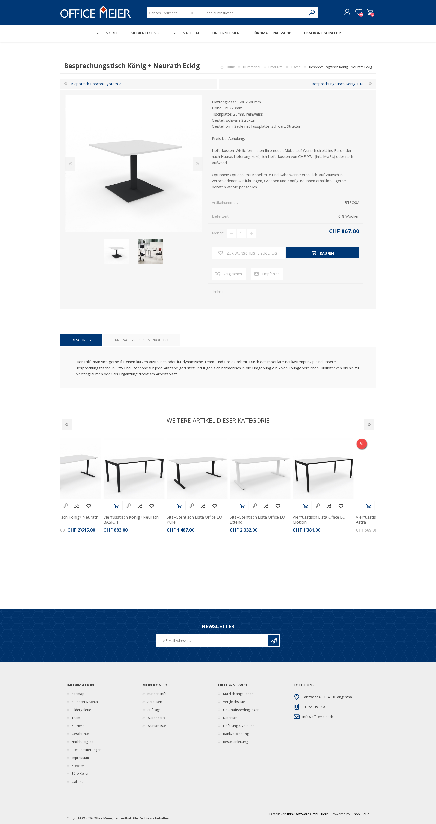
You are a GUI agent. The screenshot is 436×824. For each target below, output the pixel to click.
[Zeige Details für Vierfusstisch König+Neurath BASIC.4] (92, 468)
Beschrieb (81, 340)
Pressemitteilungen (86, 749)
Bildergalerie (81, 709)
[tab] (81, 340)
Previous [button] (67, 424)
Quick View (86, 506)
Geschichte (80, 733)
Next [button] (369, 424)
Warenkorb (370, 12)
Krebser (78, 765)
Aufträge (154, 709)
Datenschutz (232, 717)
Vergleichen (232, 273)
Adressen (154, 701)
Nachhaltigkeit (82, 741)
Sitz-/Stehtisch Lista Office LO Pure (152, 519)
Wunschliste (156, 725)
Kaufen (74, 506)
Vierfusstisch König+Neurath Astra (341, 519)
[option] (91, 487)
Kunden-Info (157, 693)
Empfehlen (271, 273)
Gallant (77, 781)
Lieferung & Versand (239, 725)
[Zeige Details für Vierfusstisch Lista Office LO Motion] (281, 468)
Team (76, 717)
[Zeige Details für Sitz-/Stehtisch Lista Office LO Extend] (218, 468)
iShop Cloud (360, 814)
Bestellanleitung (235, 741)
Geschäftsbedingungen (241, 709)
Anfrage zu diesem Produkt (142, 340)
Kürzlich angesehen (238, 693)
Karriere (78, 725)
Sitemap (78, 693)
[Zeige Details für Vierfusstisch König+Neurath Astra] (344, 468)
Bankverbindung (236, 733)
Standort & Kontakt (86, 701)
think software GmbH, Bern (308, 814)
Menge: (218, 233)
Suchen (312, 12)
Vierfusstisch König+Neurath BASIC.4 (89, 519)
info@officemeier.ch (317, 716)
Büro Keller (80, 773)
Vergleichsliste (234, 701)
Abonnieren (273, 640)
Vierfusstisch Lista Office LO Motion (277, 519)
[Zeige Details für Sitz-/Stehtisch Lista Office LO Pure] (155, 468)
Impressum (80, 757)
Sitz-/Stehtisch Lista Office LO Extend (215, 519)
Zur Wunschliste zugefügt (110, 506)
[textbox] (252, 12)
